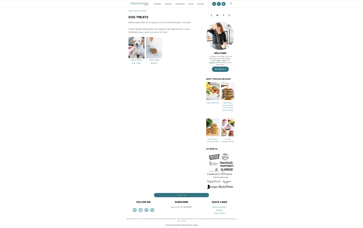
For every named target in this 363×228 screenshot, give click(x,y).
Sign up (174, 207)
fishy (224, 60)
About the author (220, 207)
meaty (218, 60)
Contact (200, 4)
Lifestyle (168, 4)
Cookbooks (180, 4)
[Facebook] (211, 15)
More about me (220, 69)
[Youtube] (224, 4)
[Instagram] (214, 4)
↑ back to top (181, 195)
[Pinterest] (219, 4)
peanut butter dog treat (147, 32)
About (191, 4)
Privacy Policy (219, 213)
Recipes (157, 4)
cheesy (212, 62)
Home (130, 10)
